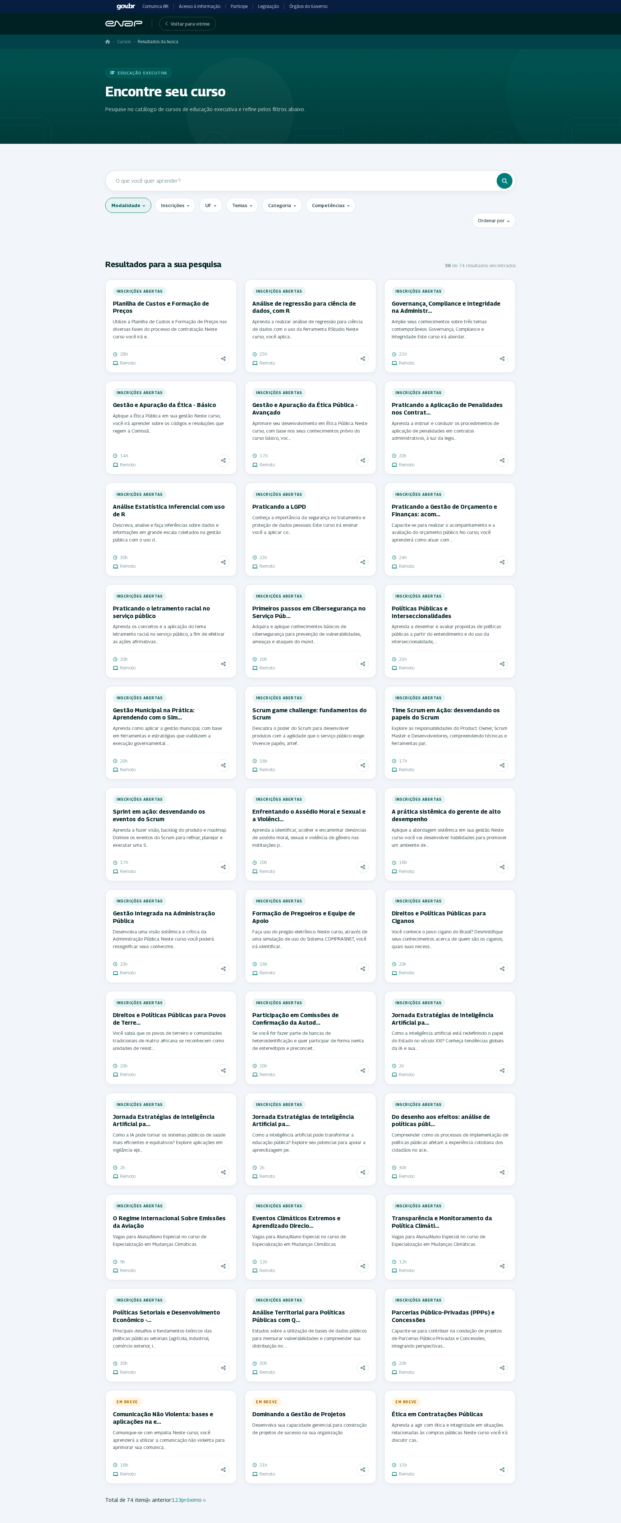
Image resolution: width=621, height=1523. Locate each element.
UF (208, 205)
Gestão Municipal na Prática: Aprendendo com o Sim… (153, 714)
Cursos (124, 41)
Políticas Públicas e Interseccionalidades (421, 612)
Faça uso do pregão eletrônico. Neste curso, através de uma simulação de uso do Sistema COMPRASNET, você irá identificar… (309, 939)
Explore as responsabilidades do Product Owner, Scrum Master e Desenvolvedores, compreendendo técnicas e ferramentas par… (449, 735)
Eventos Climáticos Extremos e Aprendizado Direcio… (296, 1222)
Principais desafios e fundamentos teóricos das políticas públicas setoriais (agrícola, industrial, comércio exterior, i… (162, 1338)
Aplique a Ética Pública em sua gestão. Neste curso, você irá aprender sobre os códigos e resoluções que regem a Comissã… (168, 423)
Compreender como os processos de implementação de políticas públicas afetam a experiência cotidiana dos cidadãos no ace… (450, 1142)
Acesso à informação (199, 6)
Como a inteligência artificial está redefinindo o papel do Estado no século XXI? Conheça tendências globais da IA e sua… (447, 1040)
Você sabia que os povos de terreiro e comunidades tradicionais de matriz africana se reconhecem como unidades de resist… (168, 1040)
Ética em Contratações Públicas (437, 1414)
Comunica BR (155, 6)
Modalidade (125, 205)
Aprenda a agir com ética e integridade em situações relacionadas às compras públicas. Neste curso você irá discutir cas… (449, 1432)
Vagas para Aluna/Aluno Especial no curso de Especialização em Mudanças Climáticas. (159, 1240)
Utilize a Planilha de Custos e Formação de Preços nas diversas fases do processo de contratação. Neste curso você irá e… (170, 329)
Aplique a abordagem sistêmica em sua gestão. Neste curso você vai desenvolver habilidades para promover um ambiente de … (449, 837)
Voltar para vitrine (190, 24)
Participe (239, 6)
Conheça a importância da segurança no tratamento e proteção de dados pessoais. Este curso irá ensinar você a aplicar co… (308, 524)
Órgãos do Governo (308, 6)
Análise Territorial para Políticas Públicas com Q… (298, 1316)
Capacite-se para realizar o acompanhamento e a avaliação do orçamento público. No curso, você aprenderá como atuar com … (443, 532)
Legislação (268, 6)
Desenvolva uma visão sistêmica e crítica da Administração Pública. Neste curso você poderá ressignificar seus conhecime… (163, 939)
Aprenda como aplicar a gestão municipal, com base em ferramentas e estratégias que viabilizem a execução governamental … (167, 735)
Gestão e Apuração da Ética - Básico (164, 405)
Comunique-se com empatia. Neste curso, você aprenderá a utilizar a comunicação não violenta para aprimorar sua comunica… (169, 1440)
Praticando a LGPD (279, 506)
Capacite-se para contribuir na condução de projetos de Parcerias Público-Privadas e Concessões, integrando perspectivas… (447, 1338)
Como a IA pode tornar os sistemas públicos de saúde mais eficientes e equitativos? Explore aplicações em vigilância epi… (169, 1142)
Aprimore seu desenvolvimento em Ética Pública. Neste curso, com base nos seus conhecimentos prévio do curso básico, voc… (309, 430)
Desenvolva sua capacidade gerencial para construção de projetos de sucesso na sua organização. (309, 1428)
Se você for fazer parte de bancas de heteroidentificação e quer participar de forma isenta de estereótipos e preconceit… (308, 1040)
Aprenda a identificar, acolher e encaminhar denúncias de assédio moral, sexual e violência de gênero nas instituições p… (309, 837)
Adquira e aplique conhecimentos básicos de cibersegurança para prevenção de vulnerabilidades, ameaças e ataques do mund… (306, 633)
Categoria (279, 205)
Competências (328, 205)
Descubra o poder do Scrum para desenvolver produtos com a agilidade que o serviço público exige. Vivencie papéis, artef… (308, 735)
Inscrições (172, 205)
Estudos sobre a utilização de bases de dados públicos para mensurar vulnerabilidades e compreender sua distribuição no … (309, 1338)
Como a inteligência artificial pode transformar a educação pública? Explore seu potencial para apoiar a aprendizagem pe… (308, 1142)
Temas (239, 205)
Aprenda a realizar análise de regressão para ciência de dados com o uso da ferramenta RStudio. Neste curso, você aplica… (307, 329)
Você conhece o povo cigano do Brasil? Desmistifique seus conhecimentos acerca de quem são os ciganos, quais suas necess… (447, 939)
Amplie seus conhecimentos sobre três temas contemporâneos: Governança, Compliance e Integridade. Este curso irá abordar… (439, 329)
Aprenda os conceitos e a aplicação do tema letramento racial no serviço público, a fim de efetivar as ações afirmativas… (169, 633)
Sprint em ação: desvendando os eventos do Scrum (159, 815)
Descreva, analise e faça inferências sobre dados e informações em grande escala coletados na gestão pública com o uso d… (167, 532)
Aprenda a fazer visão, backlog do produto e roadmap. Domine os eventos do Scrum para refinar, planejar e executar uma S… (169, 837)
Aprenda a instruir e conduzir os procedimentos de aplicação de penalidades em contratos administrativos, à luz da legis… (445, 430)
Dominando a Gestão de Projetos (299, 1414)
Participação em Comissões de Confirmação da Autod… (295, 1019)
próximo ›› (193, 1499)
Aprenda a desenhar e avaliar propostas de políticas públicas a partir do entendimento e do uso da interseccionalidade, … (446, 633)
